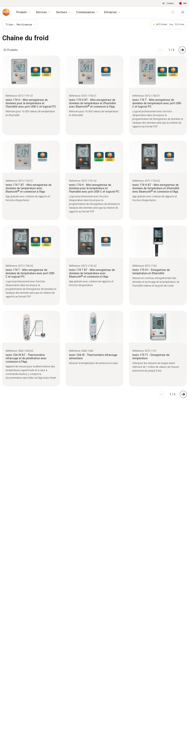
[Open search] (173, 12)
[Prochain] (182, 49)
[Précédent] (160, 49)
